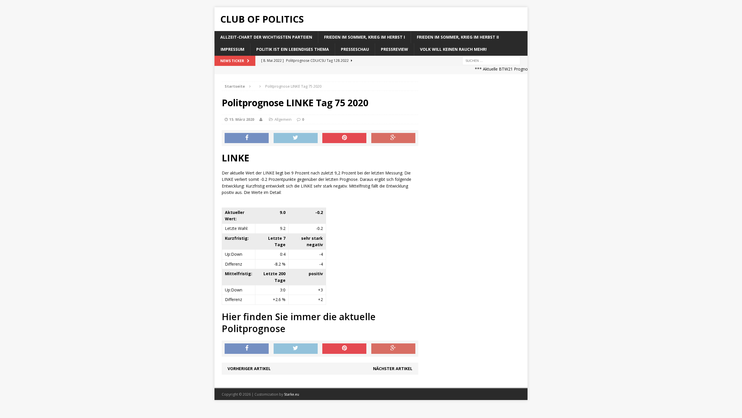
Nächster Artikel (392, 368)
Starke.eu (291, 394)
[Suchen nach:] (491, 60)
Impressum (232, 49)
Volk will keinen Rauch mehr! (453, 49)
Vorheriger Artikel (249, 368)
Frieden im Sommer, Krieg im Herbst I (364, 37)
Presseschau (355, 49)
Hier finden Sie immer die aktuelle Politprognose (299, 322)
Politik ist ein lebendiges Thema (292, 49)
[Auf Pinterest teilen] (344, 138)
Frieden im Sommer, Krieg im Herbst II (458, 37)
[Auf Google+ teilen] (393, 138)
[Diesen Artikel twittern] (296, 138)
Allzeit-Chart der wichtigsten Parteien (266, 37)
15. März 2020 (241, 119)
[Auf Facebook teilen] (247, 138)
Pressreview (394, 49)
